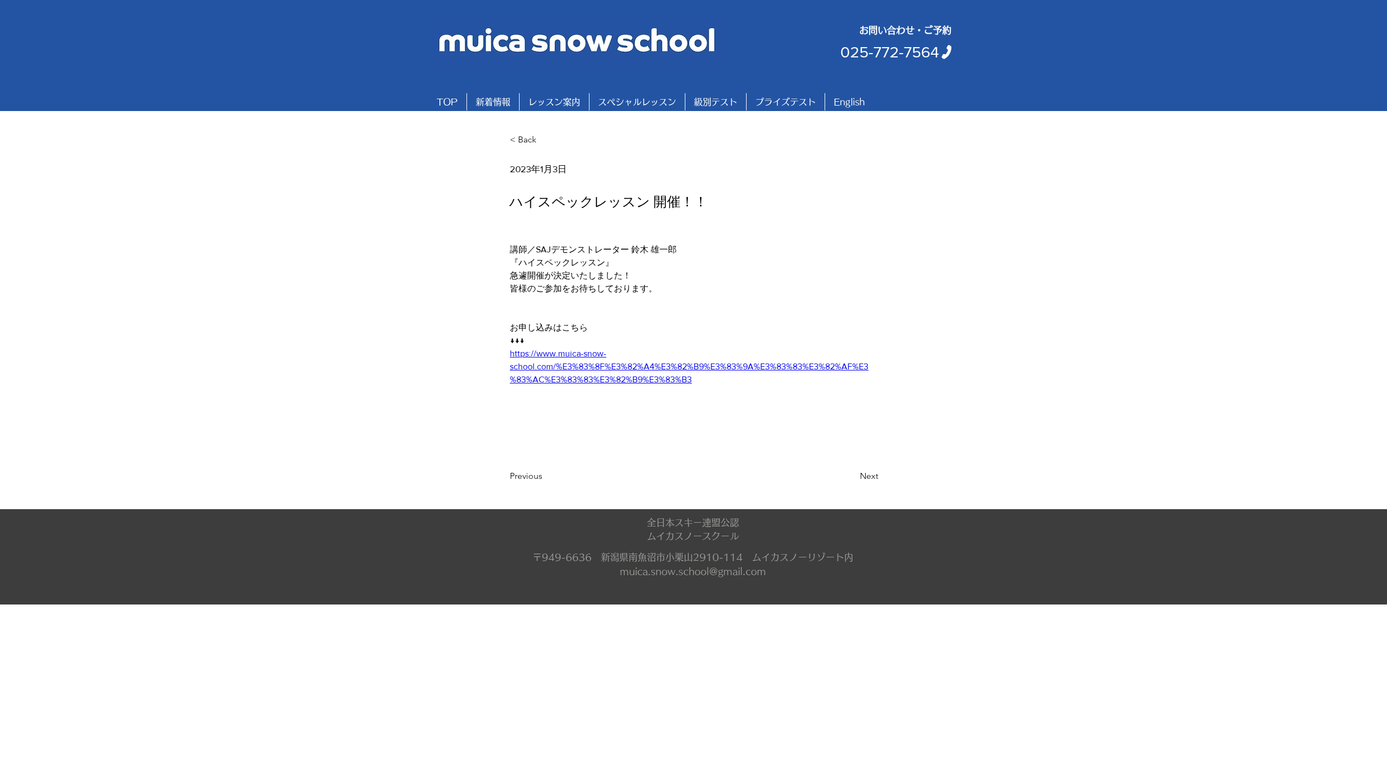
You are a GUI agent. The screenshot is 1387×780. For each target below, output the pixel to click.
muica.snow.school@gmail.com (693, 571)
